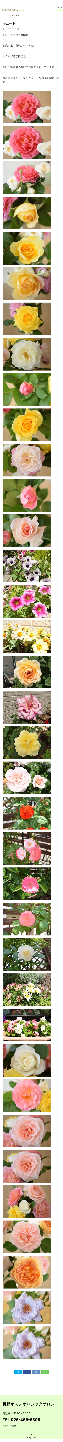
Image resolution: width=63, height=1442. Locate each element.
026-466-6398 (25, 1419)
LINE (44, 1372)
